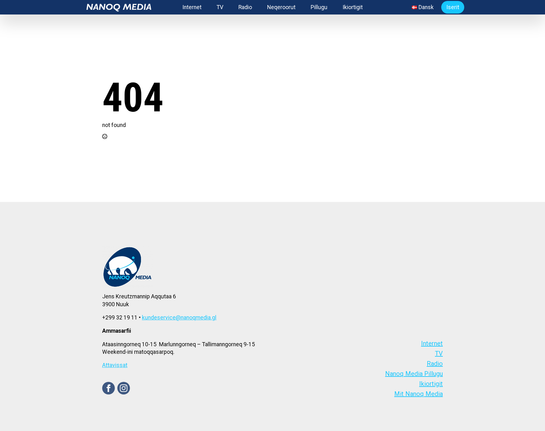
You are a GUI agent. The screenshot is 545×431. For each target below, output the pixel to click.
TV (220, 7)
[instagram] (123, 388)
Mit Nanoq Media (418, 394)
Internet (192, 7)
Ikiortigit (353, 7)
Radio (245, 7)
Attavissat (114, 365)
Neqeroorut (281, 7)
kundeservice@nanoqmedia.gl (179, 317)
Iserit (452, 7)
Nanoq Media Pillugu (414, 373)
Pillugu (319, 7)
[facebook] (108, 388)
